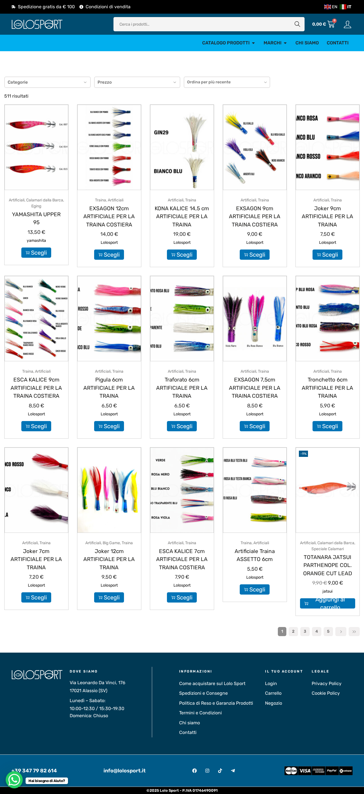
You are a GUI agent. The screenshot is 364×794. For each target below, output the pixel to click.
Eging (36, 206)
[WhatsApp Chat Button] (14, 779)
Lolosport (109, 242)
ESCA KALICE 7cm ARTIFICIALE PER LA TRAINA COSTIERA (182, 559)
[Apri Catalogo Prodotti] (253, 43)
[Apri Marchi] (285, 43)
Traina (100, 200)
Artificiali (16, 200)
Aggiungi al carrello (330, 603)
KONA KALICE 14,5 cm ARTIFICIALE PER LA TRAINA (182, 216)
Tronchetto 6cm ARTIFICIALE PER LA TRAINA (327, 387)
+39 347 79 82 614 (34, 771)
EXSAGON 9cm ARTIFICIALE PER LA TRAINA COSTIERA (254, 216)
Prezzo (105, 82)
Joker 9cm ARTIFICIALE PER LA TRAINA (327, 216)
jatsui (327, 591)
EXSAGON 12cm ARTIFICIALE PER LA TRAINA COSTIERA (109, 216)
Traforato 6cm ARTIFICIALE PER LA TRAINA (182, 387)
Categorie (18, 82)
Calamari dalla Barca (44, 200)
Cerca (297, 24)
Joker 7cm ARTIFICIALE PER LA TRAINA (36, 559)
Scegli (39, 252)
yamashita (36, 240)
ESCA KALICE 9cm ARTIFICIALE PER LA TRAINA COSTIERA (36, 387)
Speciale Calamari (327, 548)
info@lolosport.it (125, 771)
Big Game (111, 543)
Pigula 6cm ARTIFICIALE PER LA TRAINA (109, 387)
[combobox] (227, 82)
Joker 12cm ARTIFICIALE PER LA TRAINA (109, 559)
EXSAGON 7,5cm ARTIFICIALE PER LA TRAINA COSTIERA (254, 387)
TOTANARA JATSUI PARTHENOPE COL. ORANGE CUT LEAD (327, 565)
